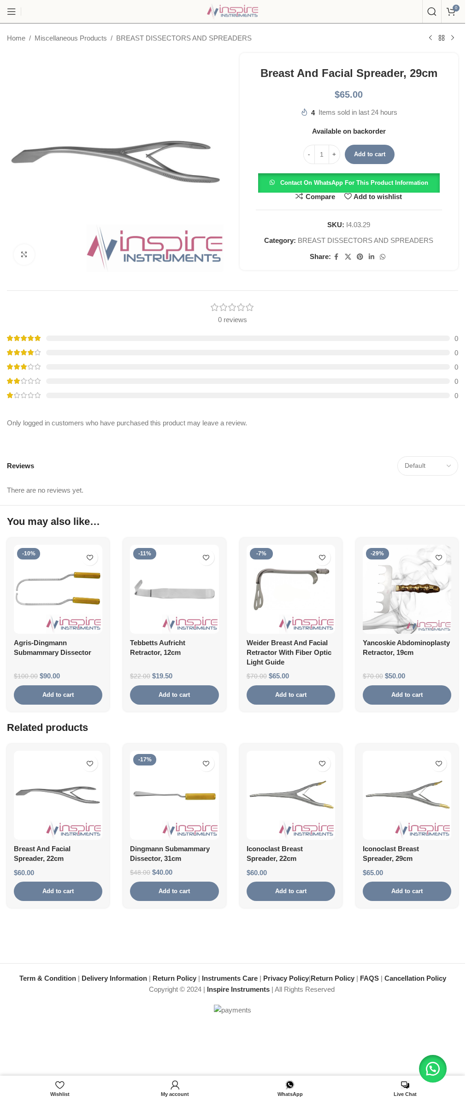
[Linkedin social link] (371, 257)
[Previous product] (430, 38)
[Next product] (452, 38)
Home (16, 38)
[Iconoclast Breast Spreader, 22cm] (291, 795)
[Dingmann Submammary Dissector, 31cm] (174, 795)
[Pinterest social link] (360, 257)
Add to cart (369, 154)
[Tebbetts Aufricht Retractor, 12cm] (174, 589)
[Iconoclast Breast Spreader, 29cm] (407, 795)
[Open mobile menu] (11, 11)
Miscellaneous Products (71, 38)
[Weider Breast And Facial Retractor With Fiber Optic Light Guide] (291, 589)
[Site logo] (233, 11)
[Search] (432, 11)
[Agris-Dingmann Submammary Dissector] (58, 589)
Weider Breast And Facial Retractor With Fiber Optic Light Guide (289, 652)
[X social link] (348, 257)
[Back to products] (441, 38)
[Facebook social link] (336, 257)
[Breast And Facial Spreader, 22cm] (58, 795)
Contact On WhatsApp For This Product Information (354, 182)
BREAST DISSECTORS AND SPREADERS (184, 38)
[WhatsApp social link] (382, 257)
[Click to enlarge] (24, 254)
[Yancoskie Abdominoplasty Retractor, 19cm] (407, 589)
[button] (349, 182)
